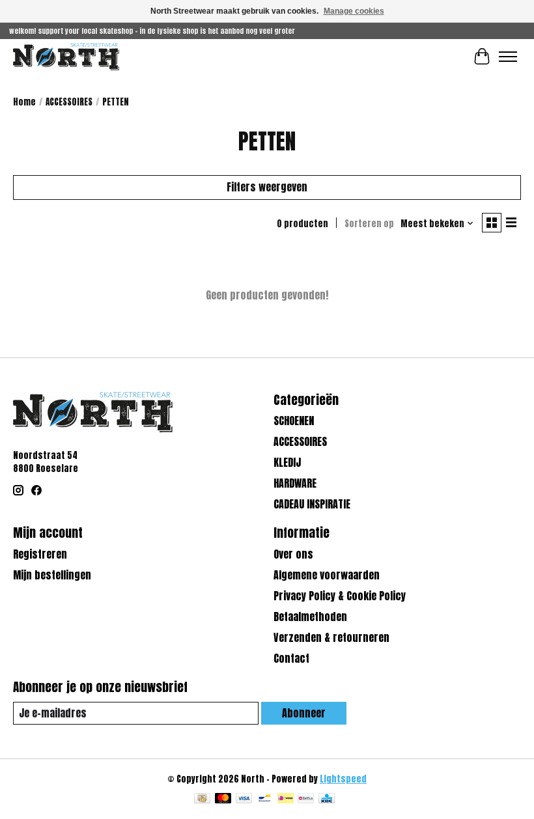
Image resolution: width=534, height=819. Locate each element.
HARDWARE (295, 483)
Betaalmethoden (310, 616)
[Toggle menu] (508, 57)
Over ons (293, 554)
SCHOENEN (294, 420)
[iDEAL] (285, 799)
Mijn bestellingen (52, 575)
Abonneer (304, 713)
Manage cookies (354, 11)
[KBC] (326, 799)
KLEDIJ (287, 462)
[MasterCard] (223, 799)
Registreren (40, 554)
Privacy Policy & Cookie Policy (340, 596)
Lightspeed (343, 778)
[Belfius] (306, 799)
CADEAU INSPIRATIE (312, 504)
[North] (66, 56)
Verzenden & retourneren (331, 637)
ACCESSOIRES (69, 101)
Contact (291, 658)
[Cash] (202, 799)
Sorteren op (369, 223)
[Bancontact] (265, 799)
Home (24, 101)
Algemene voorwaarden (327, 575)
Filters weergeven (267, 187)
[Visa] (244, 799)
